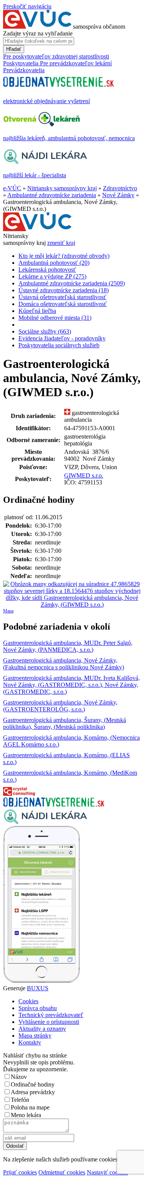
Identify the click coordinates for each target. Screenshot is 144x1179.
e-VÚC (12, 188)
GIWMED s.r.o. (83, 475)
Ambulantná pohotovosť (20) (53, 262)
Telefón (20, 1099)
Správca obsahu (37, 1008)
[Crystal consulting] (19, 793)
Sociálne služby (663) (44, 331)
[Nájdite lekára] (45, 822)
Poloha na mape (30, 1107)
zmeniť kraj (61, 243)
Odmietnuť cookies (61, 1172)
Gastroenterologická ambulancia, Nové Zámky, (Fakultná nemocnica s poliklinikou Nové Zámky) (63, 663)
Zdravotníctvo (120, 188)
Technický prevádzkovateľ (50, 1015)
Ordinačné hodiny (33, 1084)
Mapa (8, 611)
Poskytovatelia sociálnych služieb (58, 345)
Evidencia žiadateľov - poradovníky (62, 338)
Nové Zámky (118, 195)
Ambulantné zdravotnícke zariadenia (51, 195)
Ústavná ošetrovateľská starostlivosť (62, 297)
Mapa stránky (34, 1035)
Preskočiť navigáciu (27, 6)
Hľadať (13, 49)
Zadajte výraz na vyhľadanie (38, 33)
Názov (19, 1077)
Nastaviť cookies (107, 1172)
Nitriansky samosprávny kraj (62, 188)
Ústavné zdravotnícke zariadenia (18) (63, 290)
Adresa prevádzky (33, 1092)
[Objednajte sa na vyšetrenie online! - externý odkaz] (53, 804)
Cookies (28, 1001)
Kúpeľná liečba (37, 311)
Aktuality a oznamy (42, 1028)
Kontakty (29, 1042)
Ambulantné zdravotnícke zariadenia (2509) (71, 283)
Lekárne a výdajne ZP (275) (52, 276)
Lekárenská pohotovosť (47, 269)
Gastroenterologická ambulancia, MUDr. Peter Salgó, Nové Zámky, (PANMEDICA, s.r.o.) (67, 646)
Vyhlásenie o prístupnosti (48, 1022)
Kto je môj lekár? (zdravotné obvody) (63, 256)
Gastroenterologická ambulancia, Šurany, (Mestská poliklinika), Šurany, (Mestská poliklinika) (64, 723)
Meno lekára (26, 1115)
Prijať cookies (20, 1172)
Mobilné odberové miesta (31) (54, 317)
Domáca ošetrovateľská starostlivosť (62, 304)
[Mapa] (72, 594)
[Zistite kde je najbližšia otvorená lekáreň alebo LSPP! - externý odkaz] (41, 981)
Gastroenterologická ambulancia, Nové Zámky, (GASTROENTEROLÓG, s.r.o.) (60, 706)
